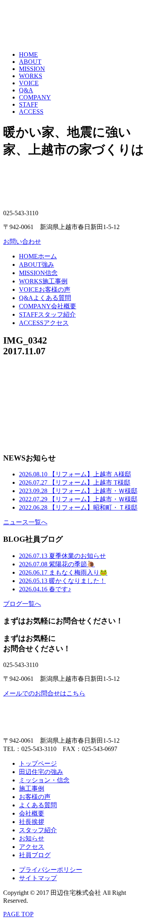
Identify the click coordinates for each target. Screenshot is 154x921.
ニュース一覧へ (25, 522)
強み (36, 264)
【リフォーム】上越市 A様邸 (75, 474)
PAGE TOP (18, 914)
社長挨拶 (31, 821)
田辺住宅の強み (41, 771)
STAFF (28, 104)
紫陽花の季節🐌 (57, 564)
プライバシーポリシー (50, 869)
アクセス (44, 322)
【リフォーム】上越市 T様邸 (74, 482)
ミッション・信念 (44, 780)
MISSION (32, 68)
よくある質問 (45, 297)
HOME (28, 54)
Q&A (26, 90)
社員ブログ (35, 855)
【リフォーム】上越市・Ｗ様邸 (78, 490)
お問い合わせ (22, 241)
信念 (38, 272)
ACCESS (31, 111)
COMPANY (35, 97)
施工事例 (43, 281)
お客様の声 (44, 289)
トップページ (38, 763)
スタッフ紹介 (47, 314)
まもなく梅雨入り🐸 (63, 572)
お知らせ (31, 838)
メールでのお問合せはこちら (44, 693)
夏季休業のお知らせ (62, 555)
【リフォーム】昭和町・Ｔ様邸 (78, 507)
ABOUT (30, 61)
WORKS (30, 76)
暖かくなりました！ (62, 580)
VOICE (29, 83)
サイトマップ (38, 878)
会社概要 (47, 306)
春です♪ (45, 589)
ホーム (38, 256)
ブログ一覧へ (22, 603)
